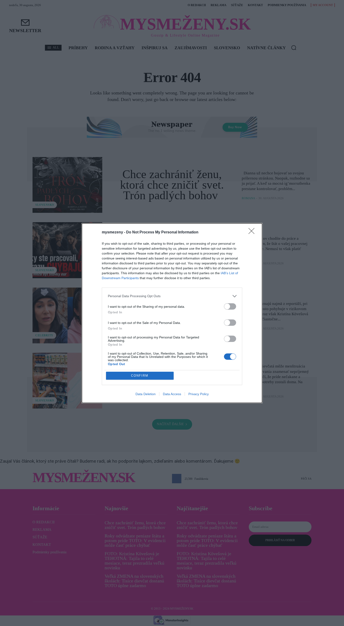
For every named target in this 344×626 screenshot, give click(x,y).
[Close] (253, 232)
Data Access (172, 394)
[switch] (230, 306)
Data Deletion (145, 394)
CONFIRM (139, 375)
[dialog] (172, 313)
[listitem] (172, 296)
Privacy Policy (198, 394)
